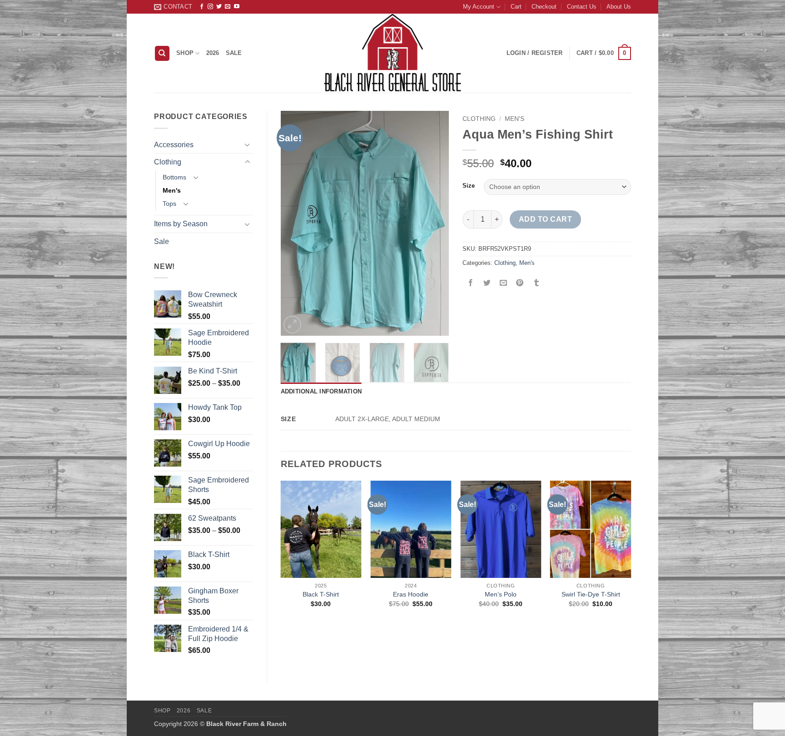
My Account (478, 6)
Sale (234, 53)
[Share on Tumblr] (536, 283)
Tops (169, 203)
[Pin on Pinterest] (519, 283)
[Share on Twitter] (487, 283)
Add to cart (545, 219)
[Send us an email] (227, 7)
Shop (185, 53)
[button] (603, 53)
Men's (172, 190)
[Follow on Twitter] (219, 7)
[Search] (162, 53)
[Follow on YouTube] (236, 7)
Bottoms (174, 177)
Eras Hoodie (410, 594)
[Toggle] (247, 144)
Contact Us (581, 6)
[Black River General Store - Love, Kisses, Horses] (392, 53)
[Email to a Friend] (503, 283)
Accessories (174, 145)
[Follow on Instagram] (210, 7)
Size (468, 186)
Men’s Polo (501, 594)
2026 (212, 53)
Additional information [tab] (321, 391)
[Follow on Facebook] (201, 7)
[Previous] (295, 223)
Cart (516, 6)
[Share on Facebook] (470, 283)
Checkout (544, 6)
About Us (618, 6)
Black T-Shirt (321, 594)
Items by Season (181, 224)
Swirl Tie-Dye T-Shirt (590, 594)
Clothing (167, 162)
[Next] (434, 223)
